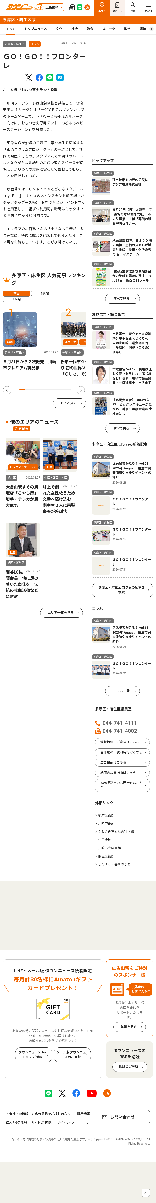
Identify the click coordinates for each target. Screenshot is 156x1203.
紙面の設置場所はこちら (118, 773)
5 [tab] (42, 389)
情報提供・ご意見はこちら (119, 742)
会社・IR (117, 11)
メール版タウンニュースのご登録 (71, 1054)
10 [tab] (68, 389)
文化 (59, 29)
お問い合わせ (122, 1117)
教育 (90, 29)
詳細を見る (128, 1027)
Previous (7, 390)
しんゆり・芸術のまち (114, 864)
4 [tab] (37, 389)
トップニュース (35, 29)
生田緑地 (104, 840)
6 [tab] (48, 389)
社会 (74, 29)
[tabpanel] (30, 341)
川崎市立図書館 (109, 848)
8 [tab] (58, 389)
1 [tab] (22, 389)
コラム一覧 (121, 691)
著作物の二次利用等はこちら (121, 752)
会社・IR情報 (18, 1114)
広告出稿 (52, 7)
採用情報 (83, 1114)
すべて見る (121, 299)
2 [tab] (27, 389)
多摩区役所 (106, 815)
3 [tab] (32, 389)
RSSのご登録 (128, 1067)
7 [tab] (53, 389)
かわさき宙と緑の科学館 (116, 832)
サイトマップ (65, 1122)
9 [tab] (63, 389)
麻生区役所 (106, 856)
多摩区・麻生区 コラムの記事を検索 (121, 590)
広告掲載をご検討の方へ (52, 1114)
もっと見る (68, 403)
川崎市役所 (106, 823)
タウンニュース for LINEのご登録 (32, 1054)
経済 (143, 29)
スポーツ (108, 29)
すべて (10, 29)
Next (81, 390)
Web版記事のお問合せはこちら (121, 785)
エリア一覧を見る (61, 613)
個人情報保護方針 (17, 1122)
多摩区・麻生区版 (19, 19)
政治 (127, 29)
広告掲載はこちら (113, 762)
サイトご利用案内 (43, 1122)
